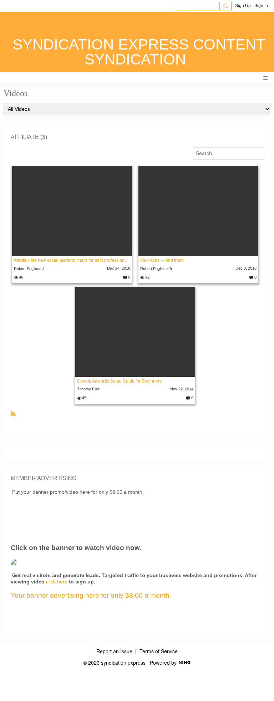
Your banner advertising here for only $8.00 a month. (91, 595)
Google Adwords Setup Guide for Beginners (119, 381)
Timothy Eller (88, 389)
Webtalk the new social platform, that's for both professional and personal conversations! (72, 260)
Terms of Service (158, 651)
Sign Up (243, 5)
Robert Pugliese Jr (30, 268)
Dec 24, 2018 (118, 268)
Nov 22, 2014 (181, 389)
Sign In (261, 5)
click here (56, 582)
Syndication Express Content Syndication (138, 52)
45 (83, 398)
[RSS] (13, 413)
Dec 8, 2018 (246, 268)
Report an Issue (114, 651)
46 (20, 277)
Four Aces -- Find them (162, 260)
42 (146, 277)
